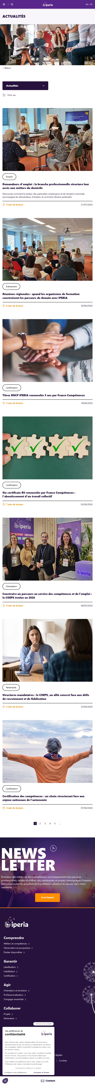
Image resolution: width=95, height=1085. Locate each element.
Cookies (63, 1060)
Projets (7, 1013)
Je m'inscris (47, 897)
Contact (50, 1080)
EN (87, 4)
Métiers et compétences (15, 943)
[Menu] (4, 4)
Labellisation (10, 967)
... (60, 823)
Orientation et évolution (15, 990)
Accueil (15, 67)
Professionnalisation (13, 994)
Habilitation (9, 971)
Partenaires (9, 1018)
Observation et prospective (17, 947)
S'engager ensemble (14, 999)
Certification (9, 975)
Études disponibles (13, 952)
